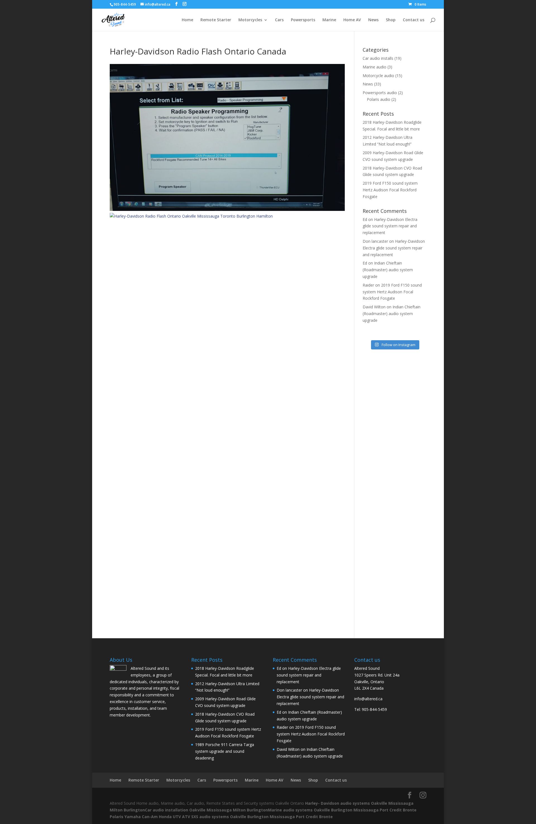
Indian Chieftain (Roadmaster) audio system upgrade (388, 269)
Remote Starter (215, 20)
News (373, 20)
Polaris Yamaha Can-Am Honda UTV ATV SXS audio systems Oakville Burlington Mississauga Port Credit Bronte (221, 816)
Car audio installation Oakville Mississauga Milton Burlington (206, 810)
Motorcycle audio (378, 75)
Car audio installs (378, 58)
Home (187, 20)
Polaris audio (378, 99)
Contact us (413, 20)
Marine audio (374, 67)
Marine (329, 20)
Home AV (352, 20)
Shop (391, 20)
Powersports (303, 20)
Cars (279, 20)
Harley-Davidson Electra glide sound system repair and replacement (390, 226)
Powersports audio (380, 92)
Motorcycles (250, 20)
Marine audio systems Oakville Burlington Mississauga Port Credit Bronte (342, 810)
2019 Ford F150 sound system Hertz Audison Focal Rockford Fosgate (390, 189)
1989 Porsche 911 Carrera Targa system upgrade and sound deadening (224, 751)
